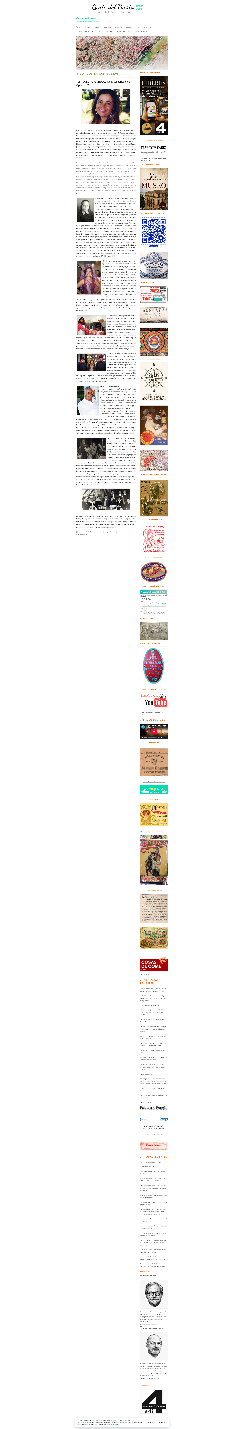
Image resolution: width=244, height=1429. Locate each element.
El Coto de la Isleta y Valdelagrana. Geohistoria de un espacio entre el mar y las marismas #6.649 (153, 1242)
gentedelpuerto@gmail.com (148, 1324)
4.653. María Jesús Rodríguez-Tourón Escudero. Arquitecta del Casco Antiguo (154, 1029)
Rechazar (150, 1422)
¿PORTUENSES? (148, 27)
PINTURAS (129, 27)
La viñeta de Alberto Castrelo (85, 31)
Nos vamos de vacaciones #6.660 (150, 1162)
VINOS (100, 31)
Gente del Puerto (86, 18)
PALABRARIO (118, 27)
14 (88, 85)
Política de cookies (113, 1424)
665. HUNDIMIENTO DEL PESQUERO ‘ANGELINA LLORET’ (152, 1012)
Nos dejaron (120, 532)
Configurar (161, 1422)
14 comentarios (82, 534)
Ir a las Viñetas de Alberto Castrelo (154, 782)
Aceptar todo (138, 1422)
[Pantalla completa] (165, 737)
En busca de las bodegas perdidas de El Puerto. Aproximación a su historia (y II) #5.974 (154, 998)
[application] (154, 731)
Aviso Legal (109, 31)
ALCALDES (86, 27)
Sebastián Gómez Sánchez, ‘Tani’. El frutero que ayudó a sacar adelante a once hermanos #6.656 (153, 1081)
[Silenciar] (162, 737)
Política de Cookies (141, 31)
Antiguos (107, 532)
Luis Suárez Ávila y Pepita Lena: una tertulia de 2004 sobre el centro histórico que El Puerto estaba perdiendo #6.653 (153, 1211)
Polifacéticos (128, 532)
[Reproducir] (142, 737)
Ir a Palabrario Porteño (146, 1102)
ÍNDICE (78, 27)
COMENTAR (97, 27)
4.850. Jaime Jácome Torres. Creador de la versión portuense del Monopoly (153, 1067)
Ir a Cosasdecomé (145, 974)
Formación (113, 532)
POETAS (138, 27)
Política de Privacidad (124, 31)
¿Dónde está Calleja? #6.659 (148, 1167)
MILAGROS (107, 27)
